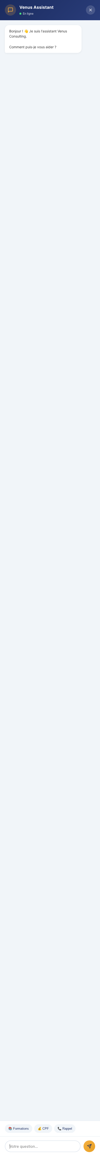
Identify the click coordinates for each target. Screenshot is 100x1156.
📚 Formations (18, 1128)
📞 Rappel (65, 1128)
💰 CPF (43, 1128)
